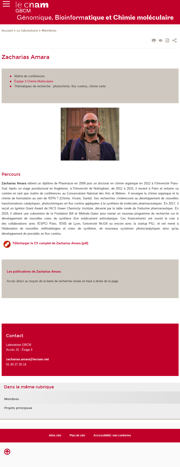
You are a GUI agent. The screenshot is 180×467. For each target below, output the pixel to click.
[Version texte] (161, 41)
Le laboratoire (27, 31)
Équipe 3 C (21, 81)
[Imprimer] (154, 41)
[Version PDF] (168, 41)
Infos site (55, 435)
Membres (49, 31)
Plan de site (77, 435)
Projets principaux (18, 408)
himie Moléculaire (41, 81)
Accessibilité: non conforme (112, 435)
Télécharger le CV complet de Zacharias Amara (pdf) (50, 243)
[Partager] (174, 41)
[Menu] (6, 5)
